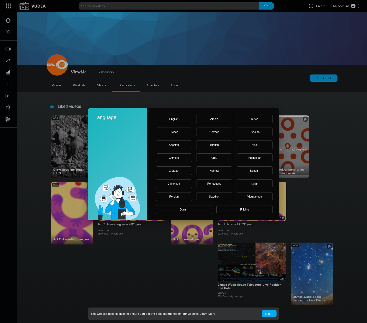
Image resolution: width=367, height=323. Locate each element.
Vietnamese (254, 196)
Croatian (174, 170)
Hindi (254, 144)
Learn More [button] (207, 313)
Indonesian (254, 157)
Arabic (214, 119)
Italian (254, 183)
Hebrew (214, 170)
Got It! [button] (269, 313)
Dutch (254, 119)
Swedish (214, 196)
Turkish (214, 144)
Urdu (214, 157)
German (214, 131)
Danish (184, 209)
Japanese (174, 183)
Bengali (254, 170)
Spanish (174, 144)
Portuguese (214, 183)
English (173, 119)
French (174, 131)
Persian (174, 196)
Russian (255, 131)
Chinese (174, 157)
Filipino (244, 209)
